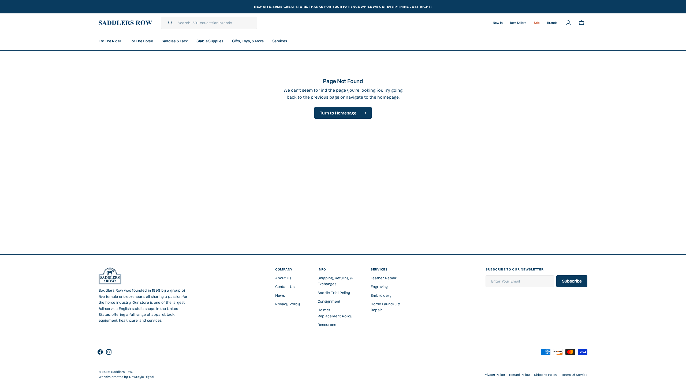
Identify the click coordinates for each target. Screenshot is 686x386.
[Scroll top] (679, 379)
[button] (581, 23)
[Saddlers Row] (125, 22)
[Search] (168, 23)
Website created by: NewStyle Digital (126, 377)
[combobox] (216, 22)
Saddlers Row (121, 372)
